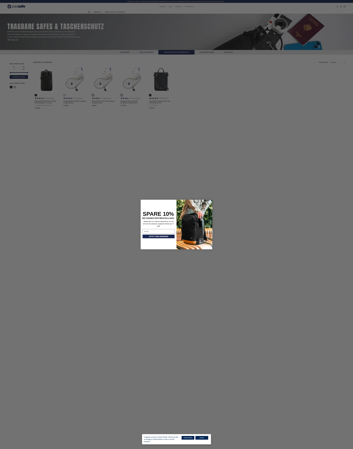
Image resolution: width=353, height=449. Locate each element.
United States (188, 438)
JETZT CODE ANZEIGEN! (158, 236)
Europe (202, 438)
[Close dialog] (210, 202)
